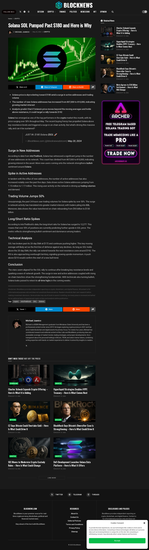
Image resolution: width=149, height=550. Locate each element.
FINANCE (62, 11)
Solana (11, 118)
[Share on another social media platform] (92, 87)
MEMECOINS (85, 11)
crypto (63, 118)
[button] (144, 523)
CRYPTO (50, 11)
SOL (88, 205)
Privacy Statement (124, 546)
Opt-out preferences (110, 546)
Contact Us (74, 517)
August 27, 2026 (14, 396)
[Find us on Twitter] (20, 11)
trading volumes (88, 186)
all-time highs (44, 280)
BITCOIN (40, 11)
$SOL (50, 134)
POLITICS (73, 11)
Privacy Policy (74, 528)
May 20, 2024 (37, 32)
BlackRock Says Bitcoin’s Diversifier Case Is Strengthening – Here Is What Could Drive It (74, 427)
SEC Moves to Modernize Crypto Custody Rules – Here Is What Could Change (26, 463)
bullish (89, 163)
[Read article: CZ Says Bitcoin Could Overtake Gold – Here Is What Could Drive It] (29, 411)
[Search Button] (112, 11)
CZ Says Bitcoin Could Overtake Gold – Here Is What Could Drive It (28, 427)
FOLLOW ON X (9, 12)
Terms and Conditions (74, 524)
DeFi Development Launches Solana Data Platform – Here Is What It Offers (72, 463)
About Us (74, 513)
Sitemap (74, 531)
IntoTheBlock (36, 156)
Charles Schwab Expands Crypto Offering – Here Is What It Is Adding (28, 390)
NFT (94, 11)
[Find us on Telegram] (24, 11)
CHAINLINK (14, 383)
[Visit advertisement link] (121, 132)
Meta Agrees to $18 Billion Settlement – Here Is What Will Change (127, 87)
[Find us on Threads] (28, 11)
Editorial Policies (74, 521)
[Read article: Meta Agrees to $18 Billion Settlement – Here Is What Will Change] (108, 89)
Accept (117, 540)
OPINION (103, 11)
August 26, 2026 (14, 469)
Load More (52, 478)
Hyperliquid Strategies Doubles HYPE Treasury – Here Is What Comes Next (70, 390)
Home (10, 19)
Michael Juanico (22, 32)
